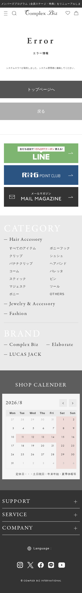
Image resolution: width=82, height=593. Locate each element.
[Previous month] (63, 403)
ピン (53, 278)
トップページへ (41, 89)
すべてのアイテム (22, 248)
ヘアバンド (58, 263)
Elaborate (63, 344)
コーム (14, 271)
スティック (17, 278)
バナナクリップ (21, 263)
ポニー (14, 294)
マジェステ (17, 286)
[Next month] (73, 403)
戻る (41, 111)
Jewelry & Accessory (32, 304)
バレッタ (56, 271)
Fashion (18, 313)
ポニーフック (60, 248)
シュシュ (56, 256)
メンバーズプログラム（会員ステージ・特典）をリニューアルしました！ (41, 5)
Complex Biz (24, 344)
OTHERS (57, 294)
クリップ (16, 256)
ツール (55, 286)
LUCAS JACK (25, 354)
